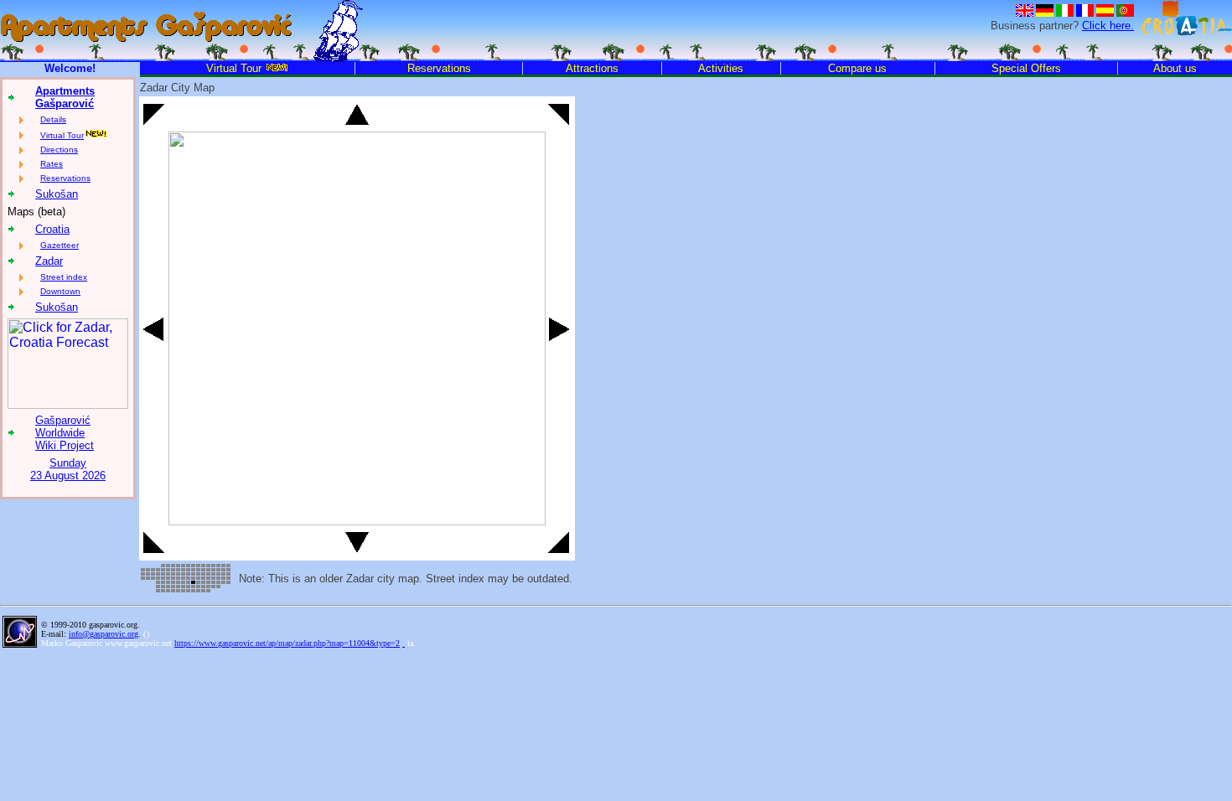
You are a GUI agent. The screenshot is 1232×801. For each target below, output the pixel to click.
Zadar (49, 261)
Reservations (65, 178)
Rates (51, 163)
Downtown (60, 291)
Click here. (1108, 25)
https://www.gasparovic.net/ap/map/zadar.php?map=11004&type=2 (287, 643)
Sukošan (56, 194)
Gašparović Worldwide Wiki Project (64, 433)
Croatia (52, 229)
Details (53, 119)
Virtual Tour (62, 135)
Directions (59, 149)
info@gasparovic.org (103, 633)
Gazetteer (59, 245)
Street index (63, 277)
